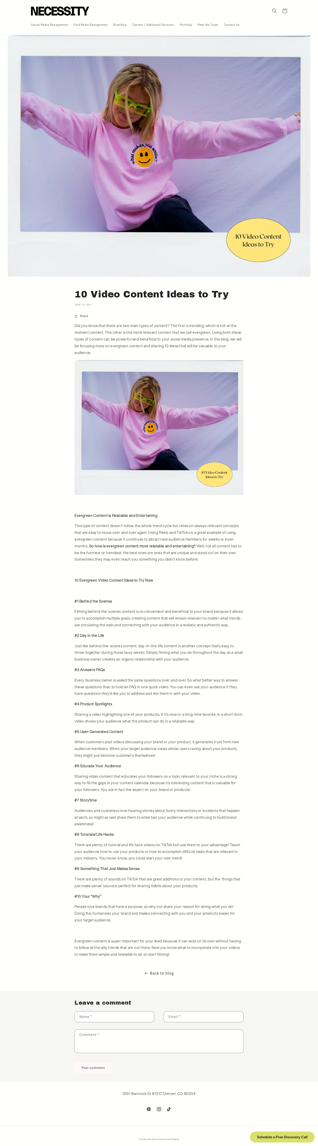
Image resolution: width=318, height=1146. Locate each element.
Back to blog (162, 973)
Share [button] (84, 316)
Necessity (153, 1139)
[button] (274, 11)
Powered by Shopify (169, 1139)
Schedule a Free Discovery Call (282, 1137)
